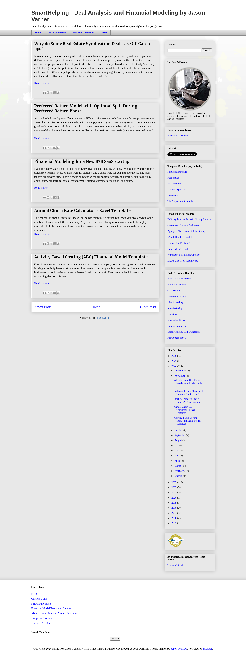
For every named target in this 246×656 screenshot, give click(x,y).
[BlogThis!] (48, 92)
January (179, 476)
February (179, 471)
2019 (174, 502)
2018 (174, 507)
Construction (173, 290)
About (104, 32)
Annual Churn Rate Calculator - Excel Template (82, 210)
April (178, 460)
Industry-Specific (176, 189)
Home (38, 32)
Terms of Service (176, 565)
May (177, 455)
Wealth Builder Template (180, 237)
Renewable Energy (177, 320)
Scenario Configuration (179, 278)
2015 (174, 523)
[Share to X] (51, 92)
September (180, 435)
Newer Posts (42, 307)
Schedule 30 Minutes (178, 135)
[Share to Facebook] (55, 92)
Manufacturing (174, 308)
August (178, 440)
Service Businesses (176, 284)
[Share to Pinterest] (58, 92)
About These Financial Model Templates (54, 613)
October (179, 430)
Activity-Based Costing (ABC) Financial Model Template (91, 257)
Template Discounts (42, 618)
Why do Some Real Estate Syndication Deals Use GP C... (188, 383)
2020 (174, 497)
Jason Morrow (179, 648)
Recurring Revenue (177, 171)
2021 (174, 492)
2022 (174, 487)
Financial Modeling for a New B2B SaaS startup (81, 161)
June (177, 450)
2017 (174, 513)
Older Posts (148, 307)
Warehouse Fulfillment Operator (183, 254)
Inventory (172, 314)
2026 (174, 356)
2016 (174, 518)
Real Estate (173, 177)
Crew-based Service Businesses (183, 225)
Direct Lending (175, 302)
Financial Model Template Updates (51, 608)
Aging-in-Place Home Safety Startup (186, 231)
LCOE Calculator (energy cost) (183, 260)
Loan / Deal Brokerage (179, 243)
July (177, 445)
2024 (174, 366)
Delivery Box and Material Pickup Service (189, 219)
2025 (174, 361)
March (178, 466)
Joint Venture (174, 183)
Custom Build (39, 598)
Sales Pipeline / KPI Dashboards (183, 331)
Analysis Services (57, 32)
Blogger (207, 648)
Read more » (41, 83)
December (180, 370)
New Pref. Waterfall (177, 249)
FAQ (34, 593)
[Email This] (44, 92)
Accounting (173, 195)
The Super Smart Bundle (180, 201)
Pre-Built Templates (83, 32)
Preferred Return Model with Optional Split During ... (188, 392)
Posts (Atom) (102, 317)
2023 (174, 482)
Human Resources (176, 326)
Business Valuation (176, 296)
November (180, 375)
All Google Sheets (176, 337)
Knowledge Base (41, 603)
